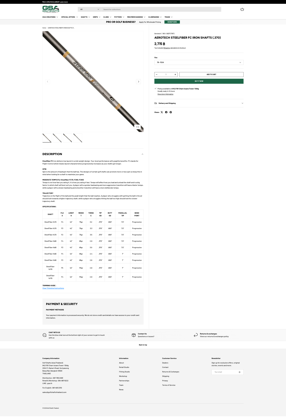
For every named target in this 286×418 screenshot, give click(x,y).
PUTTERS (118, 17)
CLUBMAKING (153, 17)
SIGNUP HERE (172, 22)
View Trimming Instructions (53, 288)
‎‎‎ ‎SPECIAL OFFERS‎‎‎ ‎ (68, 17)
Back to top (143, 345)
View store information (165, 94)
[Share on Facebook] (166, 112)
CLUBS (106, 17)
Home (44, 27)
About (121, 363)
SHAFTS (84, 17)
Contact (165, 367)
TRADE (167, 17)
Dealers (165, 363)
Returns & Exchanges (170, 372)
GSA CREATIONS (49, 17)
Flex (155, 58)
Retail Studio (124, 367)
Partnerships (124, 380)
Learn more (64, 2)
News (121, 389)
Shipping (167, 48)
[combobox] (149, 9)
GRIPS (95, 17)
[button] (242, 9)
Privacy (165, 380)
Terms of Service (168, 385)
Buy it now (199, 81)
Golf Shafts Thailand (53, 408)
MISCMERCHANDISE (135, 17)
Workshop (123, 376)
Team (121, 385)
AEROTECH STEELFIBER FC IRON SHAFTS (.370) (61, 27)
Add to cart (211, 74)
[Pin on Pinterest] (170, 112)
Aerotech (157, 33)
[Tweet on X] (162, 112)
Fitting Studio (124, 372)
